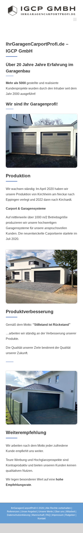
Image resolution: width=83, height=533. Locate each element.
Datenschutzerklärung (18, 515)
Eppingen (12, 199)
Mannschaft (38, 515)
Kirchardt (65, 199)
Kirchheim (44, 194)
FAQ (48, 515)
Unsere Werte (45, 511)
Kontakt (42, 518)
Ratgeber (70, 515)
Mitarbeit (70, 511)
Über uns (59, 511)
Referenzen (13, 511)
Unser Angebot (29, 511)
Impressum (58, 515)
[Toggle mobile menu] (75, 19)
